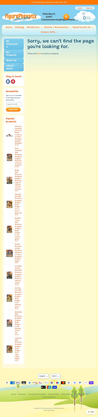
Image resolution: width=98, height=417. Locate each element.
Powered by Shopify (49, 410)
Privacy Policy (53, 394)
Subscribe (13, 110)
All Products (11, 53)
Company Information (37, 394)
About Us (11, 60)
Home (9, 27)
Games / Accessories (57, 28)
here (39, 53)
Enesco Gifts (49, 33)
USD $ (54, 376)
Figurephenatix (48, 408)
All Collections (12, 44)
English (42, 376)
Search (13, 394)
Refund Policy (66, 394)
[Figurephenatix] (21, 17)
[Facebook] (8, 81)
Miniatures (34, 28)
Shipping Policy (81, 394)
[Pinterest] (13, 81)
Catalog (19, 27)
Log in (80, 8)
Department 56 (83, 28)
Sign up (89, 8)
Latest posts (15, 67)
